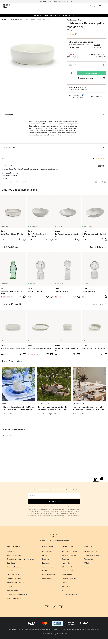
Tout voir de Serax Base (94, 304)
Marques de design (8, 20)
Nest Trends (66, 586)
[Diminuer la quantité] (68, 73)
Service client (11, 551)
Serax (17, 20)
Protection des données (15, 582)
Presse (86, 567)
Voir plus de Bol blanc (11, 436)
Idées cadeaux (67, 575)
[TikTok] (60, 606)
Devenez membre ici (97, 46)
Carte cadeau (47, 579)
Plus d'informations (98, 96)
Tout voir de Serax (96, 247)
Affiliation (87, 563)
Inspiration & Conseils (69, 551)
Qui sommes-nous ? (91, 551)
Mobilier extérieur (48, 575)
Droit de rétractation (14, 598)
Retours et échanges (14, 555)
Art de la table (47, 551)
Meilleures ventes (68, 571)
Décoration (46, 559)
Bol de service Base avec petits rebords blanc (34, 20)
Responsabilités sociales (92, 555)
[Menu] (105, 5)
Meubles (45, 571)
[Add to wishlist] (20, 239)
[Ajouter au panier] (24, 239)
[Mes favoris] (94, 5)
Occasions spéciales (69, 579)
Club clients (11, 563)
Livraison (10, 571)
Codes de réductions (69, 594)
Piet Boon (70, 20)
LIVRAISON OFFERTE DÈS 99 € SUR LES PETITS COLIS (55, 1)
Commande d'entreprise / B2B (17, 594)
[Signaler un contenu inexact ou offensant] (105, 182)
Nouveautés (66, 563)
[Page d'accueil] (6, 6)
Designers (65, 559)
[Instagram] (54, 606)
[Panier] (100, 5)
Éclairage (45, 563)
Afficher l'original (20, 182)
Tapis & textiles (47, 567)
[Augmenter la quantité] (74, 73)
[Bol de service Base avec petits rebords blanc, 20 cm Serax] (32, 54)
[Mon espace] (89, 5)
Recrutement (88, 559)
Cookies (10, 586)
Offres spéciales (67, 567)
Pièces (64, 582)
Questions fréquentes (14, 567)
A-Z (63, 590)
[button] (72, 34)
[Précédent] (4, 55)
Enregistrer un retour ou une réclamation (21, 559)
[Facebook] (47, 606)
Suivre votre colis (13, 575)
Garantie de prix (12, 590)
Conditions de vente (14, 579)
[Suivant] (60, 55)
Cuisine (44, 555)
